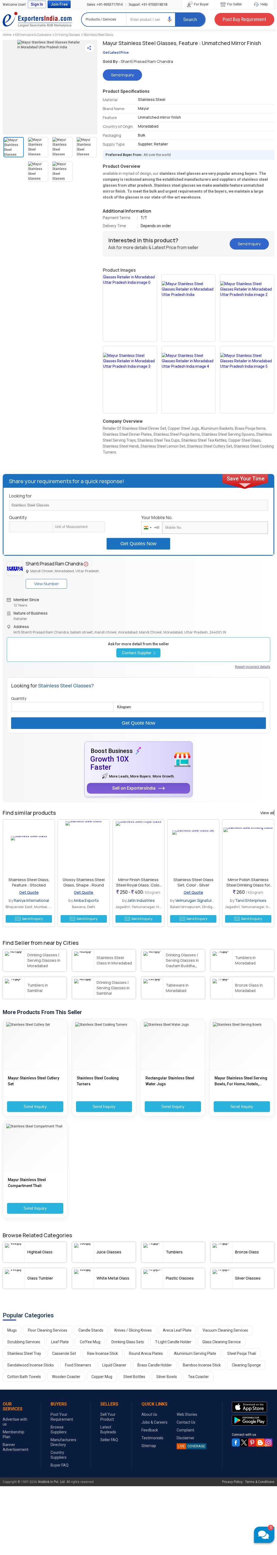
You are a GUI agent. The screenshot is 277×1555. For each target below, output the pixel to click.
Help (264, 4)
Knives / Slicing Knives (133, 1330)
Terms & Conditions (259, 1482)
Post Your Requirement (62, 1416)
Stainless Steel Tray (24, 1353)
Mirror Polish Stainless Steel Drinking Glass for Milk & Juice (248, 885)
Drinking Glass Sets (127, 1342)
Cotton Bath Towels (24, 1377)
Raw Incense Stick (102, 1353)
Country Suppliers (59, 1454)
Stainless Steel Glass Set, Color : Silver (193, 882)
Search (190, 19)
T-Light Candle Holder (173, 1342)
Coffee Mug (90, 1342)
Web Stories (187, 1414)
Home (7, 34)
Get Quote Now (138, 723)
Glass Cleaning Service (221, 1342)
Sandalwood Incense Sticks (30, 1365)
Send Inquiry (35, 1106)
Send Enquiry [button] (32, 918)
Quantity (18, 517)
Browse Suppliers (59, 1429)
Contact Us (186, 1422)
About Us (149, 1414)
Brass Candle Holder (154, 1365)
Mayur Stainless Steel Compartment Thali (27, 1183)
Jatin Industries (141, 900)
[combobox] (150, 527)
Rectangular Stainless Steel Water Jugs (170, 1081)
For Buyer (201, 4)
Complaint (185, 1430)
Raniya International (31, 900)
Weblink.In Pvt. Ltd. (51, 1482)
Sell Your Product (108, 1416)
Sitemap (148, 1446)
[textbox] (78, 526)
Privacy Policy (232, 1482)
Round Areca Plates (146, 1353)
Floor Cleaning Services (47, 1330)
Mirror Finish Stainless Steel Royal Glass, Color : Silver (138, 885)
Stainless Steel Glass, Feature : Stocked (29, 882)
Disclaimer (185, 1438)
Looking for (20, 496)
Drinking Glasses (67, 34)
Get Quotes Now (138, 543)
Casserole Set (64, 1353)
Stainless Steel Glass (98, 34)
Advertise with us (15, 1421)
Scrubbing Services (23, 1342)
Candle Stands (90, 1330)
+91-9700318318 (148, 4)
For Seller (234, 4)
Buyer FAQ (59, 1465)
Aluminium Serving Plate (195, 1353)
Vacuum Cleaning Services (225, 1330)
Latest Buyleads (108, 1429)
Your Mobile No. (157, 517)
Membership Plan (13, 1434)
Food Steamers (78, 1365)
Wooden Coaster (66, 1377)
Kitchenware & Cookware (33, 34)
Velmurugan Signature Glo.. (199, 900)
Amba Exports (86, 900)
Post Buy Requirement (244, 19)
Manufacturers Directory (63, 1442)
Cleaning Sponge (246, 1365)
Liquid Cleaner (114, 1365)
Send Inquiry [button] (122, 75)
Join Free (59, 4)
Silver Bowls (166, 1377)
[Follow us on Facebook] (236, 1442)
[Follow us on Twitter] (244, 1442)
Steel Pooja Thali (241, 1353)
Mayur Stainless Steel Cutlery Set (33, 1081)
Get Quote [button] (29, 892)
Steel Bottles (134, 1377)
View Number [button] (46, 583)
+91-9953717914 (105, 4)
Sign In (37, 4)
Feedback (149, 1430)
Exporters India (37, 19)
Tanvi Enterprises (250, 900)
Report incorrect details (252, 667)
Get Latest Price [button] (116, 52)
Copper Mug (101, 1377)
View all (267, 812)
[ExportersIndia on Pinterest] (252, 1442)
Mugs (12, 1330)
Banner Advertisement (15, 1447)
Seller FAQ (109, 1440)
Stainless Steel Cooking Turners (98, 1081)
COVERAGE (191, 1446)
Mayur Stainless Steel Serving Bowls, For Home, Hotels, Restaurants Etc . (241, 1081)
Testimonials (152, 1438)
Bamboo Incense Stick (202, 1365)
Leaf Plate (60, 1342)
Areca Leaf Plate (177, 1330)
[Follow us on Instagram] (268, 1442)
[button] (169, 19)
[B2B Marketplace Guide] (260, 1442)
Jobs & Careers (154, 1422)
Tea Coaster (198, 1377)
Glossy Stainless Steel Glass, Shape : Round (83, 882)
